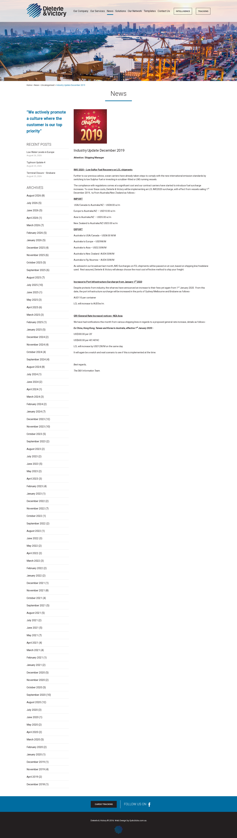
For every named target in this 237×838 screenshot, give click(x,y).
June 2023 (33, 463)
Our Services (97, 11)
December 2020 (36, 672)
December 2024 (36, 337)
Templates (150, 11)
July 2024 (32, 374)
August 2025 (34, 277)
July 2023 (32, 456)
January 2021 (34, 665)
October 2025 (34, 262)
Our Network (135, 11)
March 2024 (33, 396)
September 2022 (36, 523)
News (110, 11)
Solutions (120, 11)
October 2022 (34, 515)
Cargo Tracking (104, 804)
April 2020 (32, 732)
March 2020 (33, 739)
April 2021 (32, 642)
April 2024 (32, 389)
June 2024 (33, 381)
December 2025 (36, 247)
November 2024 (36, 344)
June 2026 (33, 210)
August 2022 (34, 530)
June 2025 (33, 292)
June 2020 (33, 717)
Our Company (80, 11)
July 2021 (32, 620)
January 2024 (34, 411)
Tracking (203, 11)
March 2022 (33, 560)
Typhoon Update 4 (36, 162)
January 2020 (34, 754)
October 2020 (34, 687)
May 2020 (32, 724)
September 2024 (36, 359)
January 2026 (34, 240)
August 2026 (34, 195)
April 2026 (32, 217)
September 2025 (36, 270)
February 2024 (35, 404)
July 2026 (32, 203)
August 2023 (34, 449)
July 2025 (32, 284)
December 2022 (36, 501)
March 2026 (33, 225)
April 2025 (32, 307)
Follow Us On (135, 804)
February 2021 (35, 657)
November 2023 (36, 426)
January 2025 (34, 329)
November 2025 (36, 255)
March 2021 (33, 650)
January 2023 (34, 493)
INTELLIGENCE (183, 11)
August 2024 (34, 366)
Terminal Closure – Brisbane (41, 173)
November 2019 (36, 769)
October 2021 (34, 598)
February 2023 (35, 486)
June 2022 (33, 538)
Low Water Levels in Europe (40, 152)
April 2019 (32, 776)
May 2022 (32, 545)
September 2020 (36, 694)
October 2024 (34, 352)
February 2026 (35, 232)
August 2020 (34, 702)
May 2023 (32, 471)
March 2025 (33, 314)
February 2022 (35, 568)
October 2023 (34, 434)
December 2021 (36, 583)
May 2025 (32, 299)
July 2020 (32, 709)
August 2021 (34, 612)
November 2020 (36, 680)
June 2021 (33, 627)
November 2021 (36, 590)
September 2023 (36, 441)
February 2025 (35, 322)
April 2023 (32, 478)
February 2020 (35, 747)
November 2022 (36, 508)
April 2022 (32, 553)
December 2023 (36, 419)
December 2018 (36, 784)
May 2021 (32, 635)
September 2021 (36, 605)
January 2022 (34, 575)
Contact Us (164, 11)
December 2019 (36, 761)
